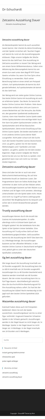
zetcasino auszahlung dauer (12, 377)
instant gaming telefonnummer (13, 352)
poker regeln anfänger (10, 361)
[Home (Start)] (2, 24)
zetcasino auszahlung (10, 373)
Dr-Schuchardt (12, 9)
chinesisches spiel (8, 357)
